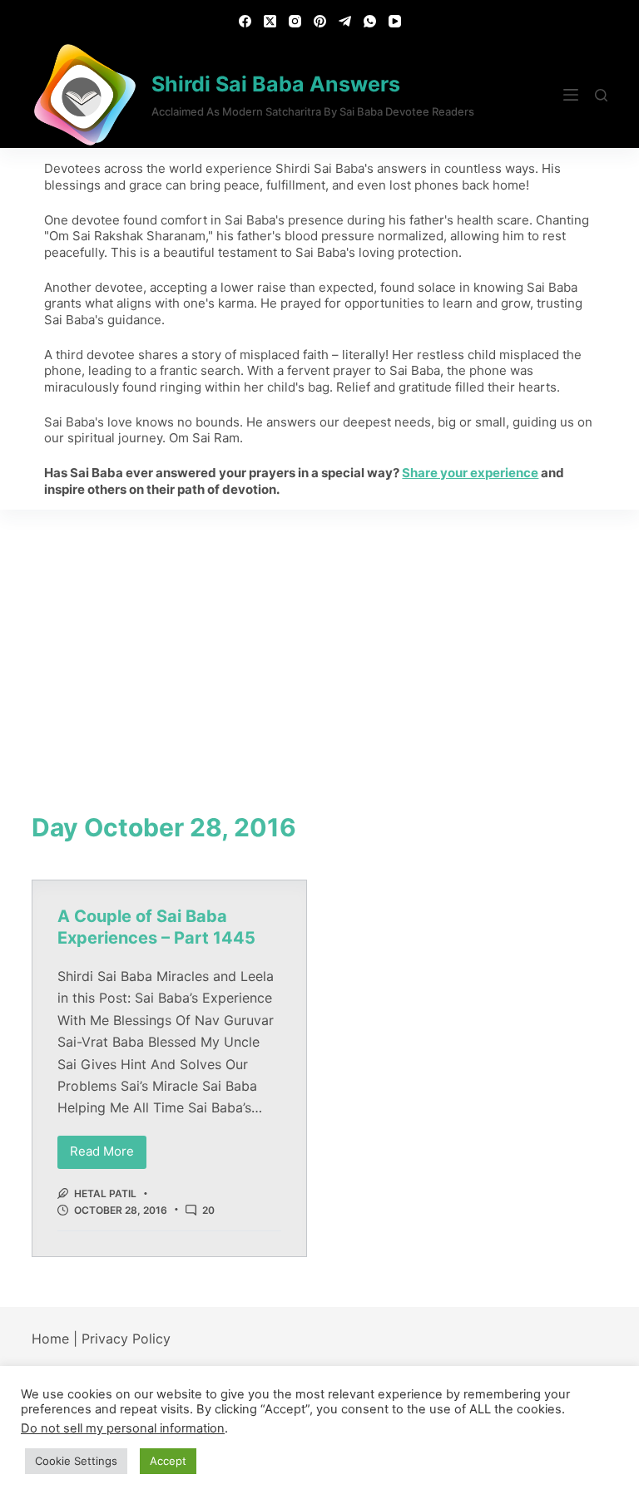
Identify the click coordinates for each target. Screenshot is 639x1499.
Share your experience (470, 473)
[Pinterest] (320, 21)
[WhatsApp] (370, 21)
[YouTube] (395, 21)
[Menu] (570, 94)
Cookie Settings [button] (76, 1460)
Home (50, 1338)
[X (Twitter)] (270, 21)
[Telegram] (345, 21)
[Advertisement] (319, 634)
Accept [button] (168, 1460)
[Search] (601, 95)
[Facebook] (245, 21)
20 (208, 1210)
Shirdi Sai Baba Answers (275, 83)
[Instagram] (295, 21)
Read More (108, 1148)
